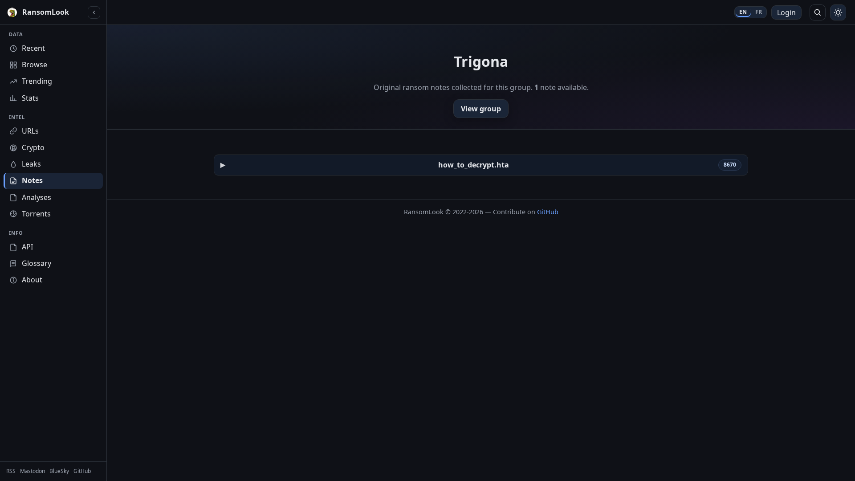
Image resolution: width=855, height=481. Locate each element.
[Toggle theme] (838, 12)
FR (758, 12)
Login (786, 12)
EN (743, 12)
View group (481, 109)
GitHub (547, 212)
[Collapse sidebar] (94, 12)
